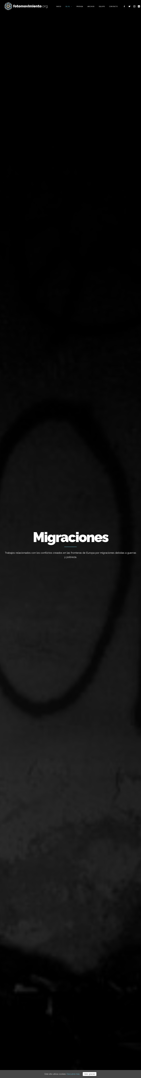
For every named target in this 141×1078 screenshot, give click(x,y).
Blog (68, 6)
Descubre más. (73, 1074)
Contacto (113, 6)
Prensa (79, 6)
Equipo (102, 6)
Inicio (58, 6)
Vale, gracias (89, 1074)
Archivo (90, 6)
